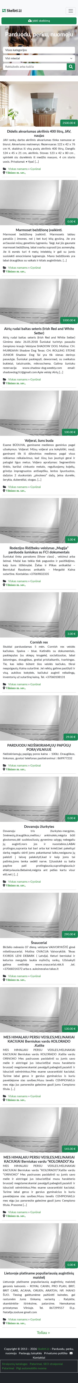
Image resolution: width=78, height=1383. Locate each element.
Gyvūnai (35, 169)
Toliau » (43, 1333)
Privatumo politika (56, 1353)
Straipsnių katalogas (15, 1364)
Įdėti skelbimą (41, 20)
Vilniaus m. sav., (16, 172)
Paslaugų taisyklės (31, 1353)
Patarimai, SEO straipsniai (46, 1364)
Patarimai (8, 1368)
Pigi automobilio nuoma (31, 1368)
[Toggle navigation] (71, 10)
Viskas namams (18, 169)
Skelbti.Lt (14, 11)
